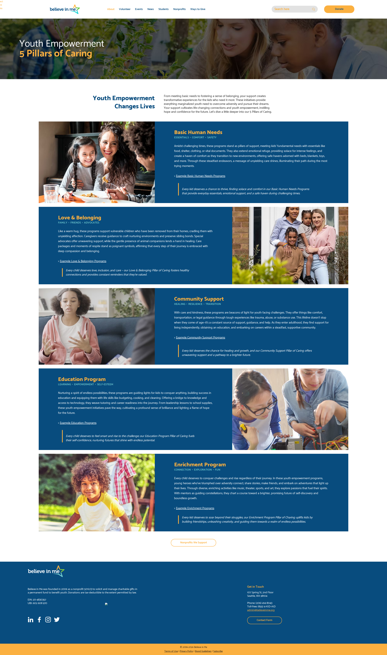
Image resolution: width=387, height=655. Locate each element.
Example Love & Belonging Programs (83, 261)
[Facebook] (39, 619)
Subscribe (218, 651)
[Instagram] (48, 619)
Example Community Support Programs (200, 337)
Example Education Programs (78, 422)
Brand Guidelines (203, 651)
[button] (264, 620)
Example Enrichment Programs (195, 508)
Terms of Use (171, 651)
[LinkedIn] (30, 619)
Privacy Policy (186, 651)
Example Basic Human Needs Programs (200, 176)
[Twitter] (57, 619)
